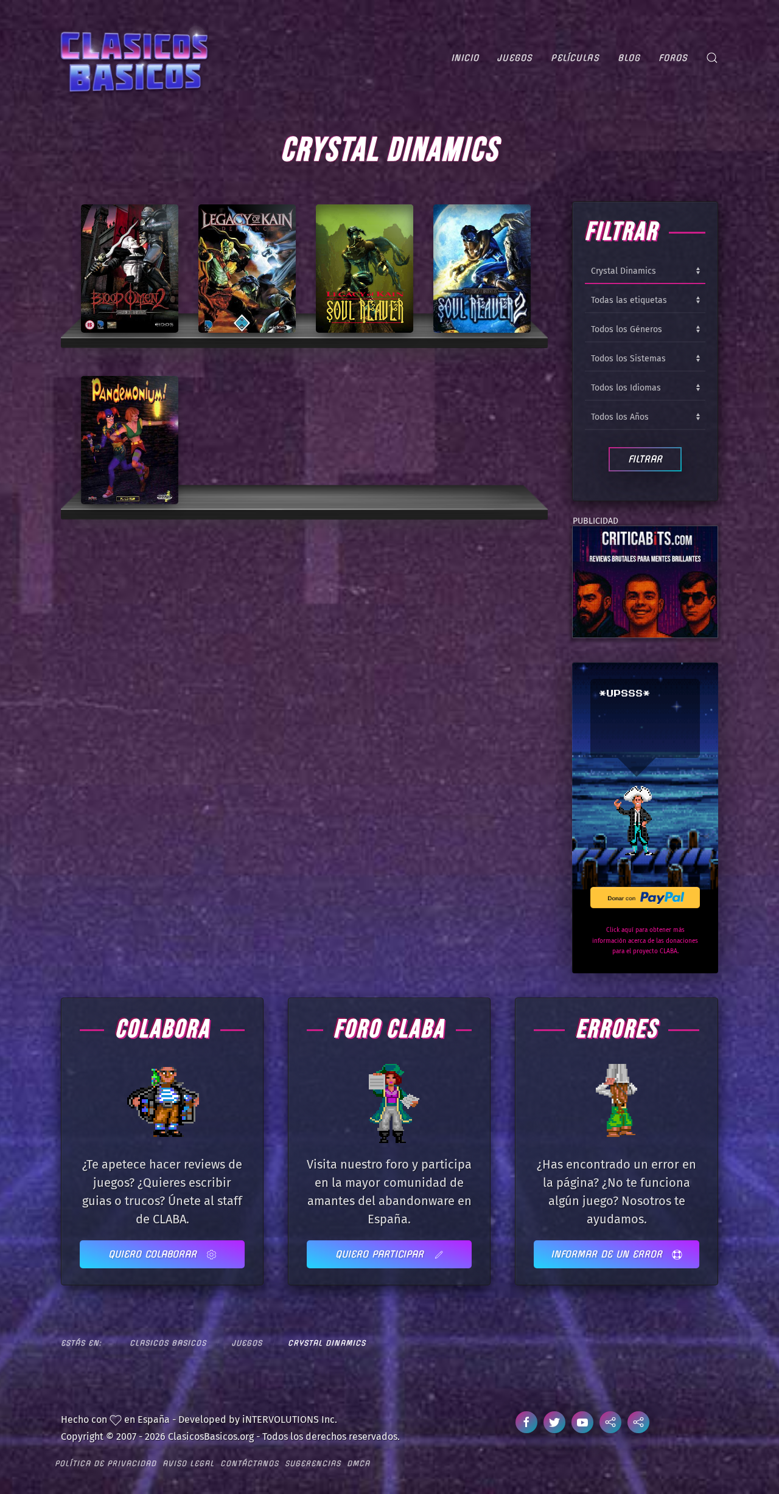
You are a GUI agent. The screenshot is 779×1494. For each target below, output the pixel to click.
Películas (575, 57)
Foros (673, 57)
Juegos (515, 57)
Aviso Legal (188, 1463)
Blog (629, 57)
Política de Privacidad (105, 1463)
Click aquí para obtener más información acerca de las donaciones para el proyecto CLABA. (645, 940)
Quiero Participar (381, 1254)
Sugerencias (313, 1463)
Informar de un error (608, 1254)
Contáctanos (249, 1463)
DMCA (358, 1463)
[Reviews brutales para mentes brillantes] (645, 581)
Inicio (465, 57)
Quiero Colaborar (154, 1254)
